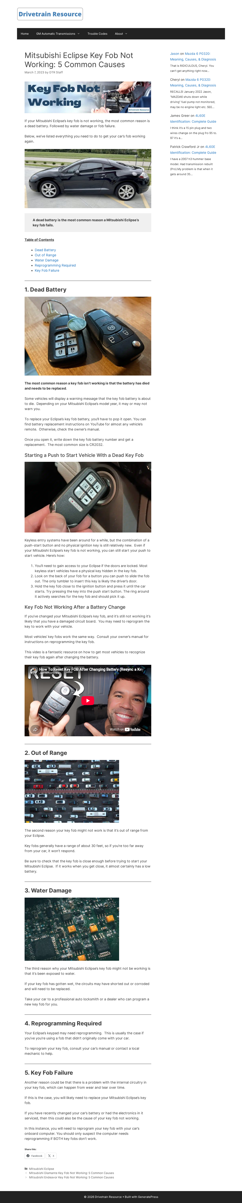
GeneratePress (148, 1197)
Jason (174, 54)
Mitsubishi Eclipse (41, 1169)
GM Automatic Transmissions (55, 33)
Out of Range (45, 255)
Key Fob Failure (47, 270)
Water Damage (46, 260)
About (119, 33)
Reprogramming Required (55, 265)
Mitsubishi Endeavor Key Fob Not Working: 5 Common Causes (71, 1177)
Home (25, 33)
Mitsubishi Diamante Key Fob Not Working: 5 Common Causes (71, 1173)
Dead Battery (45, 250)
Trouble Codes (97, 33)
